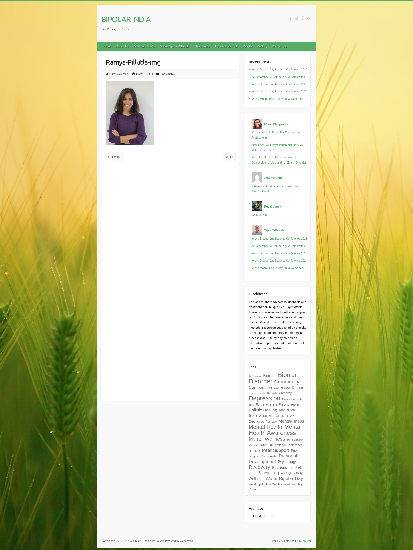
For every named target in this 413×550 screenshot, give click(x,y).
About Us (122, 46)
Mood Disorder (295, 439)
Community (286, 382)
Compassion (260, 387)
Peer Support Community (273, 453)
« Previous (115, 156)
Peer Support (275, 450)
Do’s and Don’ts (144, 46)
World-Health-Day (293, 484)
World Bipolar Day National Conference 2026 (279, 69)
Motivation (254, 445)
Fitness (284, 404)
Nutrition (254, 450)
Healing (296, 404)
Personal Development (273, 458)
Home (107, 46)
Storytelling (269, 472)
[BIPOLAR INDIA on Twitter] (296, 18)
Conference (282, 387)
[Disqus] (170, 221)
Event (260, 404)
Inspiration (287, 410)
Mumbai (267, 445)
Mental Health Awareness (275, 429)
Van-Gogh (286, 473)
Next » (229, 156)
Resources (202, 46)
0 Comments (167, 73)
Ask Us (248, 46)
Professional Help (227, 46)
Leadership (279, 416)
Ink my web (305, 540)
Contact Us (279, 46)
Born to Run (259, 215)
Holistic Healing (263, 410)
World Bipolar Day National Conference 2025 (279, 84)
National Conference (288, 445)
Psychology (287, 462)
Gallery (262, 46)
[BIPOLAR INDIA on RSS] (308, 18)
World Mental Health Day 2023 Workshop (277, 98)
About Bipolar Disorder (175, 46)
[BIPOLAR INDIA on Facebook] (290, 18)
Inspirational (260, 415)
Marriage (271, 421)
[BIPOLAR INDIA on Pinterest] (302, 18)
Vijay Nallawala (119, 73)
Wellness (256, 478)
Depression (264, 398)
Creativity (285, 393)
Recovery (259, 467)
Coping (297, 387)
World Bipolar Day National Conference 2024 (279, 91)
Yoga (252, 489)
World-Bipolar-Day (284, 478)
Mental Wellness (267, 439)
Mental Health (265, 427)
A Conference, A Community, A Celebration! (279, 76)
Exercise (271, 404)
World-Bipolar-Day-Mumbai (265, 484)
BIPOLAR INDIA (125, 19)
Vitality (298, 473)
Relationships (282, 467)
